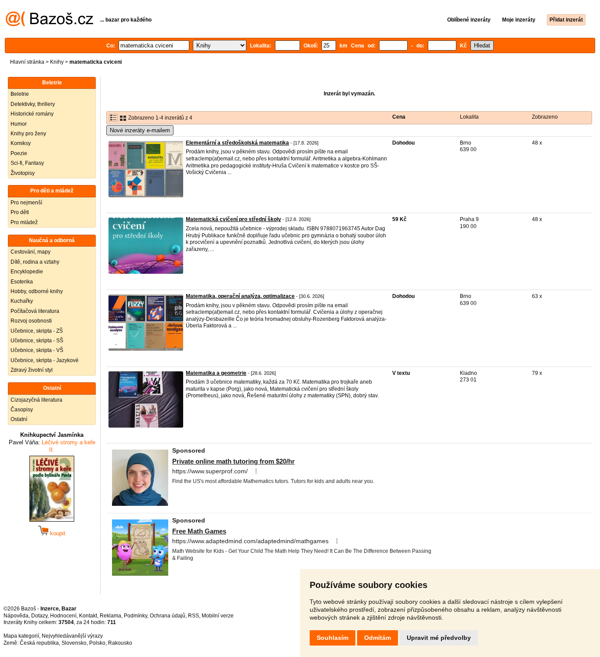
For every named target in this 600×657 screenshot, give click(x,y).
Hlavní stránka (27, 62)
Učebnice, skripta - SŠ (37, 341)
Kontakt (88, 616)
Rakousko (120, 643)
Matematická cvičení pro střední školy (233, 219)
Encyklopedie (27, 272)
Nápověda (16, 616)
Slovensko (74, 643)
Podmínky (135, 616)
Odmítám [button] (377, 637)
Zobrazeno (545, 117)
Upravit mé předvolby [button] (439, 637)
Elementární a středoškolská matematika (237, 143)
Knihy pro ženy (28, 134)
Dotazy (39, 616)
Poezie (19, 153)
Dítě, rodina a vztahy (35, 262)
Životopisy (23, 173)
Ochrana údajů (167, 616)
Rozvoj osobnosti (31, 321)
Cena (398, 117)
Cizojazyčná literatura (36, 400)
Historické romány (32, 114)
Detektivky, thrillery (33, 104)
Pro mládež (24, 222)
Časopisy (22, 410)
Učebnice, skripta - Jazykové (45, 360)
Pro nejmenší (26, 203)
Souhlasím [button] (332, 637)
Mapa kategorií (21, 636)
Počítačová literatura (35, 311)
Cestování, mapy (31, 252)
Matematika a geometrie (216, 373)
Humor (19, 124)
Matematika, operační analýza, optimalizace (240, 296)
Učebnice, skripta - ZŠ (37, 331)
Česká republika (39, 643)
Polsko (97, 643)
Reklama (110, 616)
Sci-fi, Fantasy (27, 163)
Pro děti (20, 212)
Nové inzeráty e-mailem (140, 130)
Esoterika (22, 282)
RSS (193, 616)
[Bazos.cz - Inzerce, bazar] (49, 25)
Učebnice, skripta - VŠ (37, 350)
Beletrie (20, 94)
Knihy (57, 62)
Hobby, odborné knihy (37, 291)
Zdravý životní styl (32, 370)
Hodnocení (63, 616)
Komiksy (21, 143)
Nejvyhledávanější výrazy (72, 636)
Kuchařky (22, 301)
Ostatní (19, 419)
